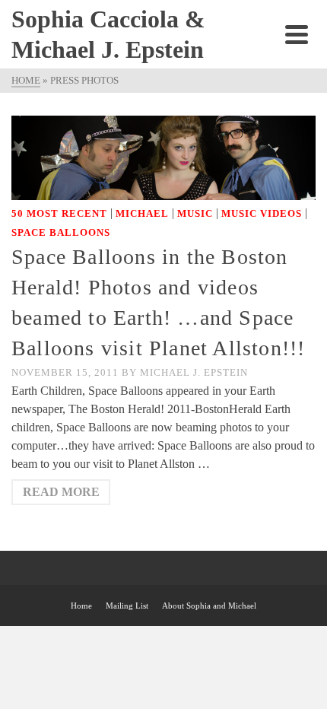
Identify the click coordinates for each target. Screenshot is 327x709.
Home (81, 605)
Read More (61, 491)
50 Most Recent (59, 213)
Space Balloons (60, 232)
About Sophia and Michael (209, 605)
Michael (142, 213)
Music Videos (261, 213)
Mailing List (127, 605)
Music (195, 213)
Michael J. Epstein (194, 372)
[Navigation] (297, 34)
